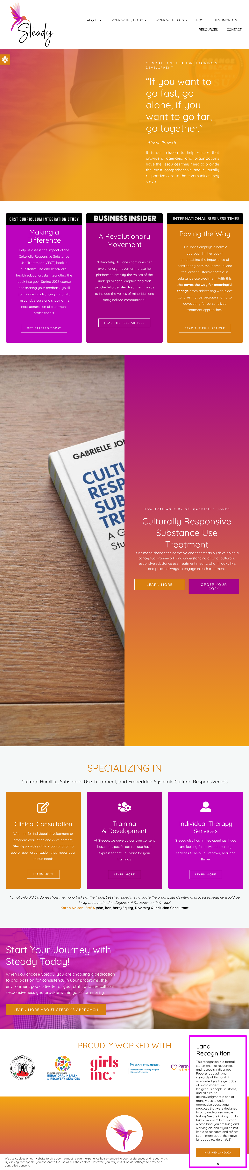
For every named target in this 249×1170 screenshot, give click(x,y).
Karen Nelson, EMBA (77, 908)
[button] (5, 59)
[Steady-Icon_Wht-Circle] (124, 1115)
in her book (212, 253)
